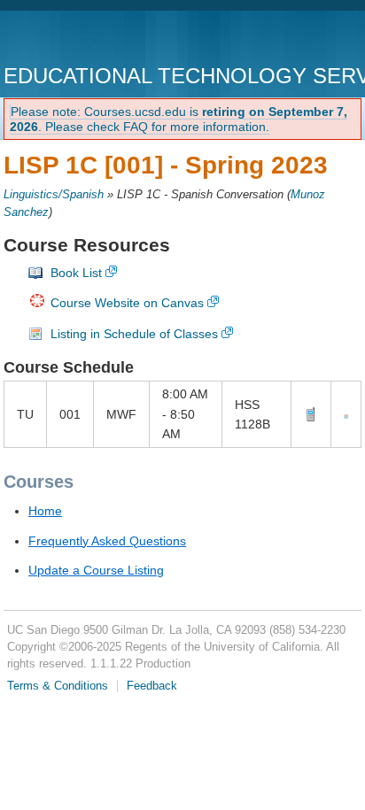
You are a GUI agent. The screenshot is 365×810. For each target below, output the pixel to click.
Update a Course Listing (96, 570)
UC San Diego (105, 39)
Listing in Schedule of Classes (134, 334)
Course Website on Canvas (127, 303)
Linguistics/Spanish (54, 195)
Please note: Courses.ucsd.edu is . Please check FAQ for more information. (178, 119)
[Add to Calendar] (346, 414)
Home (45, 511)
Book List (76, 273)
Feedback (152, 686)
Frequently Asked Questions (107, 541)
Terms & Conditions (57, 686)
